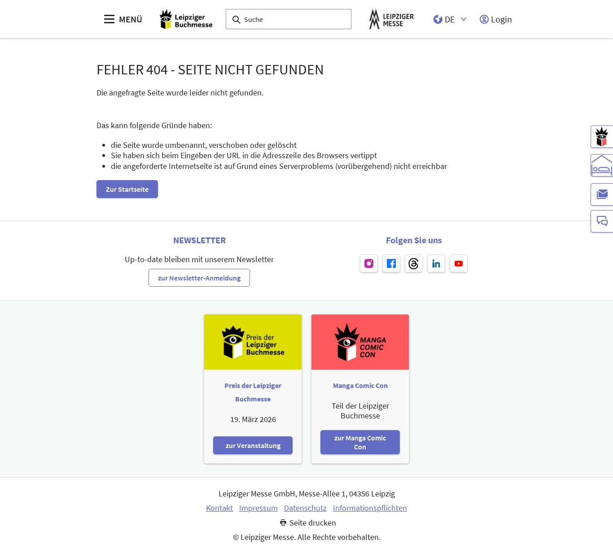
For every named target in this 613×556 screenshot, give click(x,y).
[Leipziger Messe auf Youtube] (459, 263)
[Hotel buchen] (602, 165)
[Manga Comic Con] (602, 136)
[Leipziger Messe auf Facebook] (391, 263)
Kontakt (219, 508)
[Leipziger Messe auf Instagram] (369, 263)
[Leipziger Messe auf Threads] (414, 263)
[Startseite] (186, 19)
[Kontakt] (602, 221)
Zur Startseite (127, 189)
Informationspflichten (370, 508)
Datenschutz (305, 508)
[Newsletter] (602, 194)
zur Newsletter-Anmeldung (199, 277)
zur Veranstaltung (253, 445)
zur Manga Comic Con (360, 442)
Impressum (258, 508)
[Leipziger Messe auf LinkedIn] (436, 263)
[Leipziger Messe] (391, 19)
